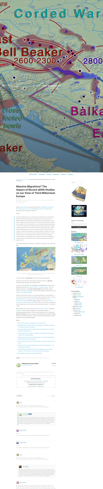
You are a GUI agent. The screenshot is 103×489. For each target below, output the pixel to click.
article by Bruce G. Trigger (42, 308)
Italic (79, 299)
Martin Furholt (48, 208)
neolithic (41, 357)
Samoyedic (79, 315)
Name (26, 415)
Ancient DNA (42, 174)
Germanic (80, 303)
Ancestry (49, 174)
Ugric (80, 313)
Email (72, 222)
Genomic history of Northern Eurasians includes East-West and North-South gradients (38, 375)
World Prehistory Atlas (79, 242)
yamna (48, 357)
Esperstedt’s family (20, 298)
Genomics (63, 174)
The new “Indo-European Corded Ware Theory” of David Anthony (32, 323)
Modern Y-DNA (79, 265)
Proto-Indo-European (23, 201)
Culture (23, 179)
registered (35, 381)
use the (38, 386)
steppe (44, 357)
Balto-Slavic (80, 304)
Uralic (79, 310)
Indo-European (33, 200)
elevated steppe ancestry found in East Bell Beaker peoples (34, 301)
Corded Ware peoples (25, 290)
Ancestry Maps (79, 276)
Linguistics (70, 174)
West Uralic (83, 311)
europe (32, 357)
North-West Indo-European (78, 297)
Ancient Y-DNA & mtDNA (79, 254)
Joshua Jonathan (24, 207)
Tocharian (79, 294)
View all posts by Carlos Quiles (27, 365)
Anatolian (79, 293)
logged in (41, 381)
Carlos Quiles (19, 198)
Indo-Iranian (78, 308)
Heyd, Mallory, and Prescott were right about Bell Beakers (30, 353)
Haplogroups (56, 174)
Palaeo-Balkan (79, 306)
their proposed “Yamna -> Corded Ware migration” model (40, 287)
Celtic (79, 301)
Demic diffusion (27, 200)
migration (37, 357)
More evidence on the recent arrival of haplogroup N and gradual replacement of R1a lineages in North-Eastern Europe (35, 373)
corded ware (28, 357)
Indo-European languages (41, 200)
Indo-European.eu (51, 86)
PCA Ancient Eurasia (79, 287)
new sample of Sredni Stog (31, 298)
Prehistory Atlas (33, 174)
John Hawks (18, 310)
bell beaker (22, 357)
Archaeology (27, 179)
